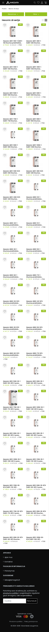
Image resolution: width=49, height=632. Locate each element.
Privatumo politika (15, 622)
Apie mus (8, 557)
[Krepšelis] (45, 2)
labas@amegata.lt (12, 580)
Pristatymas (10, 571)
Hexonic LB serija (14, 9)
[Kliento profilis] (42, 3)
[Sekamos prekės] (38, 2)
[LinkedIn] (32, 616)
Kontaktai (8, 562)
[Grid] (46, 20)
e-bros (29, 614)
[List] (42, 20)
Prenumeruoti (31, 601)
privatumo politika (10, 593)
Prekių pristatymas (31, 622)
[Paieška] (35, 3)
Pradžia (4, 9)
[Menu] (3, 2)
